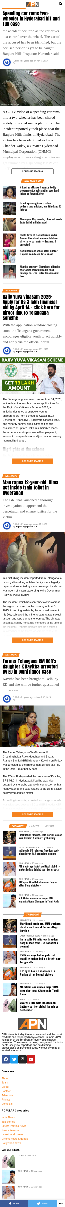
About (5, 1078)
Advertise (7, 1095)
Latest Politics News (14, 1126)
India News (8, 1117)
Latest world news (12, 1134)
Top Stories (8, 1121)
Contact (6, 1091)
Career (5, 1086)
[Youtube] (31, 1059)
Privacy (6, 1099)
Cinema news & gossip (15, 1138)
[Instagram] (22, 1059)
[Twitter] (14, 1059)
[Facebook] (6, 1059)
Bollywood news (11, 1143)
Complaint (7, 1103)
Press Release (10, 1130)
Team (5, 1082)
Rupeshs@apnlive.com (27, 351)
